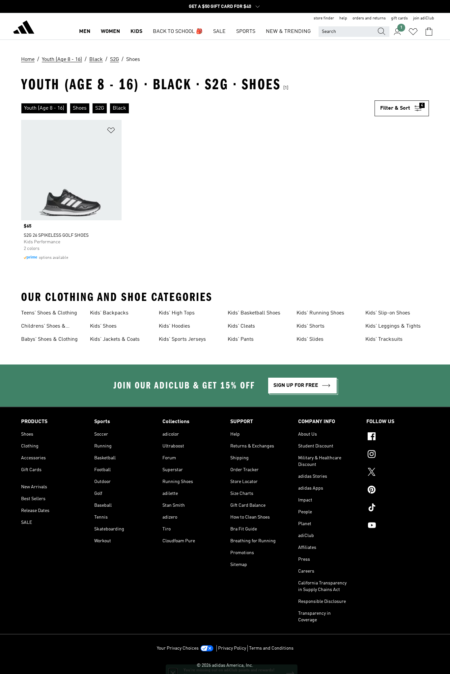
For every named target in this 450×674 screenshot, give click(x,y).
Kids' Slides (309, 339)
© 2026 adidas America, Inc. (225, 665)
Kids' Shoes (103, 326)
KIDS (136, 31)
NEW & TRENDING (288, 31)
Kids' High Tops (177, 313)
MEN (84, 31)
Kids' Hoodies (174, 326)
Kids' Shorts (310, 326)
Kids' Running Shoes (320, 313)
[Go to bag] (429, 32)
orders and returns (369, 18)
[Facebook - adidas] (397, 437)
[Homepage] (23, 28)
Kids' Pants (241, 339)
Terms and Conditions (271, 648)
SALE (219, 31)
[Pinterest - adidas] (397, 490)
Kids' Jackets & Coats (115, 339)
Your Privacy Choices (178, 648)
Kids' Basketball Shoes (254, 313)
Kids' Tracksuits (384, 339)
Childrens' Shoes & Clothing (43, 327)
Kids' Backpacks (109, 313)
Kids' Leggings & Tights (393, 326)
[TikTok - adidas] (397, 508)
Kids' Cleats (241, 326)
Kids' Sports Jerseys (182, 339)
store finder (324, 18)
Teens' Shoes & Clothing (49, 313)
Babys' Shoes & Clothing (49, 339)
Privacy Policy (232, 648)
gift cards (399, 18)
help (343, 18)
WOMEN (110, 31)
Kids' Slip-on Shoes (387, 313)
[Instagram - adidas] (397, 455)
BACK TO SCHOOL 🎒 (178, 31)
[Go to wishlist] (413, 32)
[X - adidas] (397, 473)
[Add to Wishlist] (111, 131)
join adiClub (423, 18)
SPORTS (245, 31)
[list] (198, 108)
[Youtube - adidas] (397, 526)
